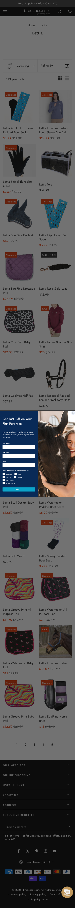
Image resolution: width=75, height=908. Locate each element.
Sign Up (19, 489)
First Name (5, 443)
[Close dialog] (73, 413)
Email (4, 461)
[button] (67, 892)
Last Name (5, 452)
